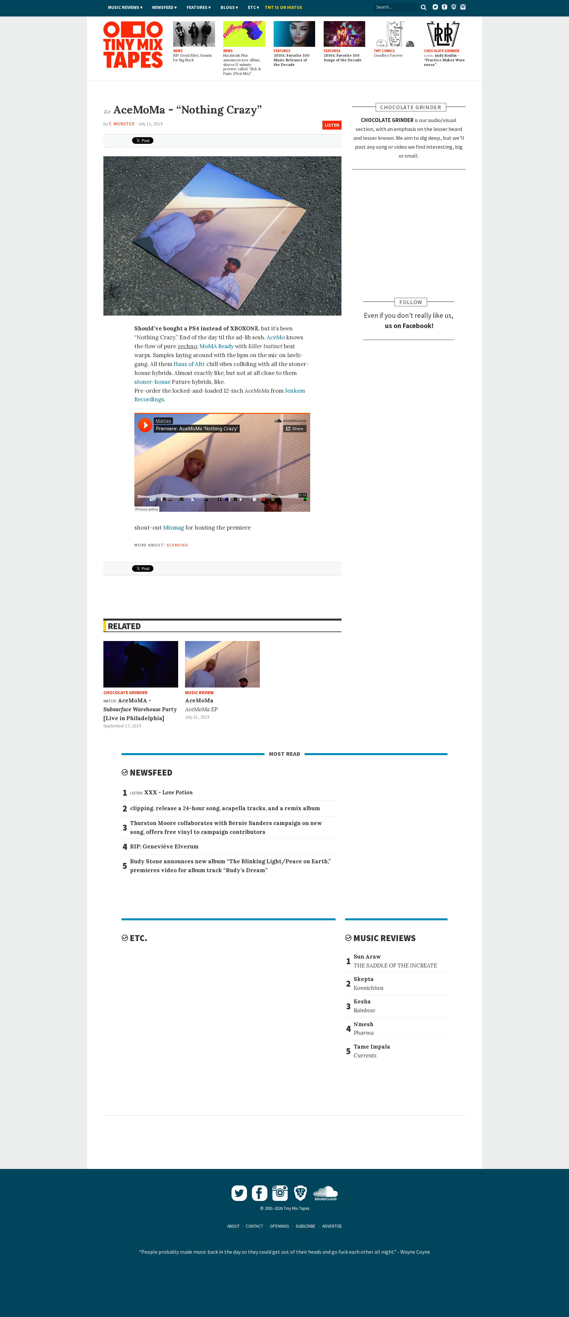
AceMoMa (177, 544)
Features (197, 7)
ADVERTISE (332, 1226)
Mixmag (173, 527)
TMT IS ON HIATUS (283, 7)
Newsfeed (163, 7)
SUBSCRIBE (305, 1226)
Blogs (228, 7)
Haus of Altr (189, 364)
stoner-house (152, 381)
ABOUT (233, 1226)
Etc (252, 7)
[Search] (424, 7)
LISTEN (332, 125)
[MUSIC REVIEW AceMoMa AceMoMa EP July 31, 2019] (222, 664)
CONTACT (254, 1226)
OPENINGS (279, 1226)
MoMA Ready (217, 346)
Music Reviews (123, 7)
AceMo (276, 337)
